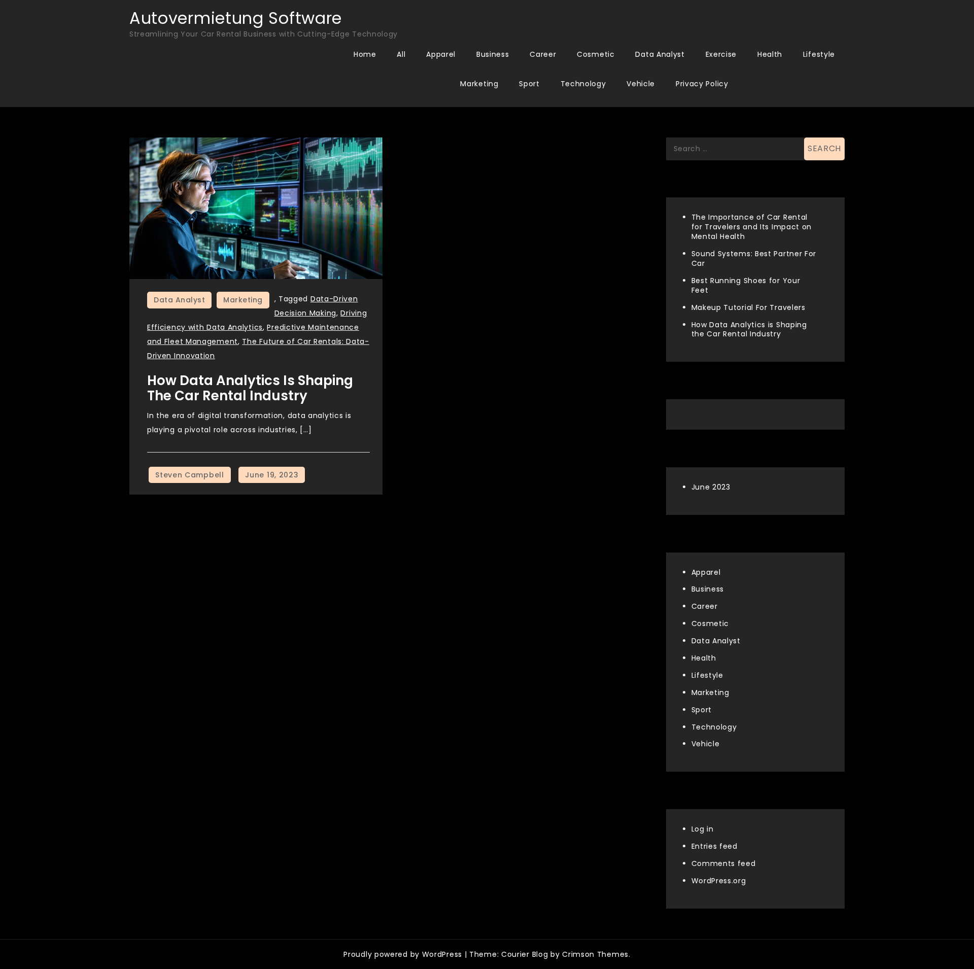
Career (543, 54)
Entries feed (714, 846)
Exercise (721, 54)
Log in (702, 829)
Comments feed (723, 863)
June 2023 (710, 487)
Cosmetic (596, 54)
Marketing (479, 84)
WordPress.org (718, 881)
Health (769, 54)
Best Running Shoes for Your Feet (746, 285)
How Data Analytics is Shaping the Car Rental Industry (250, 388)
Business (492, 54)
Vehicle (641, 84)
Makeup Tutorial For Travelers (748, 307)
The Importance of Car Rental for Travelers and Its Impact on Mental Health (751, 226)
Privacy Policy (702, 84)
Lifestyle (819, 54)
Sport (529, 84)
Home (365, 54)
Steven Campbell (189, 475)
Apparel (441, 54)
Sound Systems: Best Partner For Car (754, 258)
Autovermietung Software (235, 18)
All (401, 54)
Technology (583, 84)
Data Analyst (659, 54)
